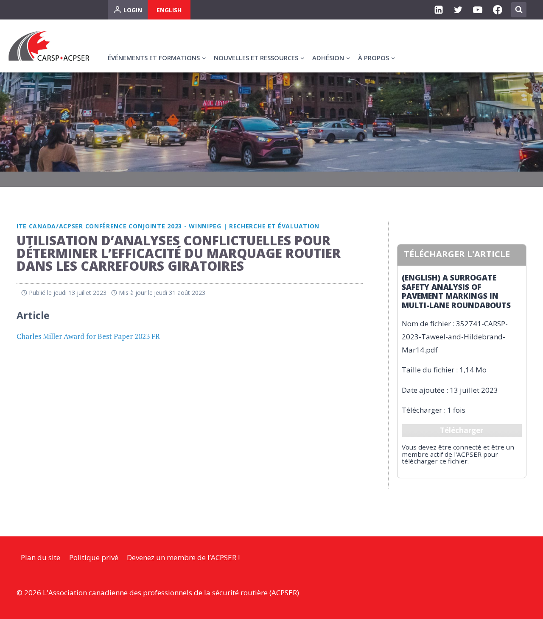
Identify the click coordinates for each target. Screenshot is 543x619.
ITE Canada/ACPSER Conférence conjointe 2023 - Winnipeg (119, 226)
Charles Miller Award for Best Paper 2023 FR (88, 336)
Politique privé (93, 557)
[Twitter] (458, 9)
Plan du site (40, 557)
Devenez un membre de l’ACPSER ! (183, 557)
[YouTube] (477, 9)
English (169, 10)
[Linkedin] (438, 9)
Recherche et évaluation (274, 226)
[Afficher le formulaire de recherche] (518, 9)
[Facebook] (497, 9)
